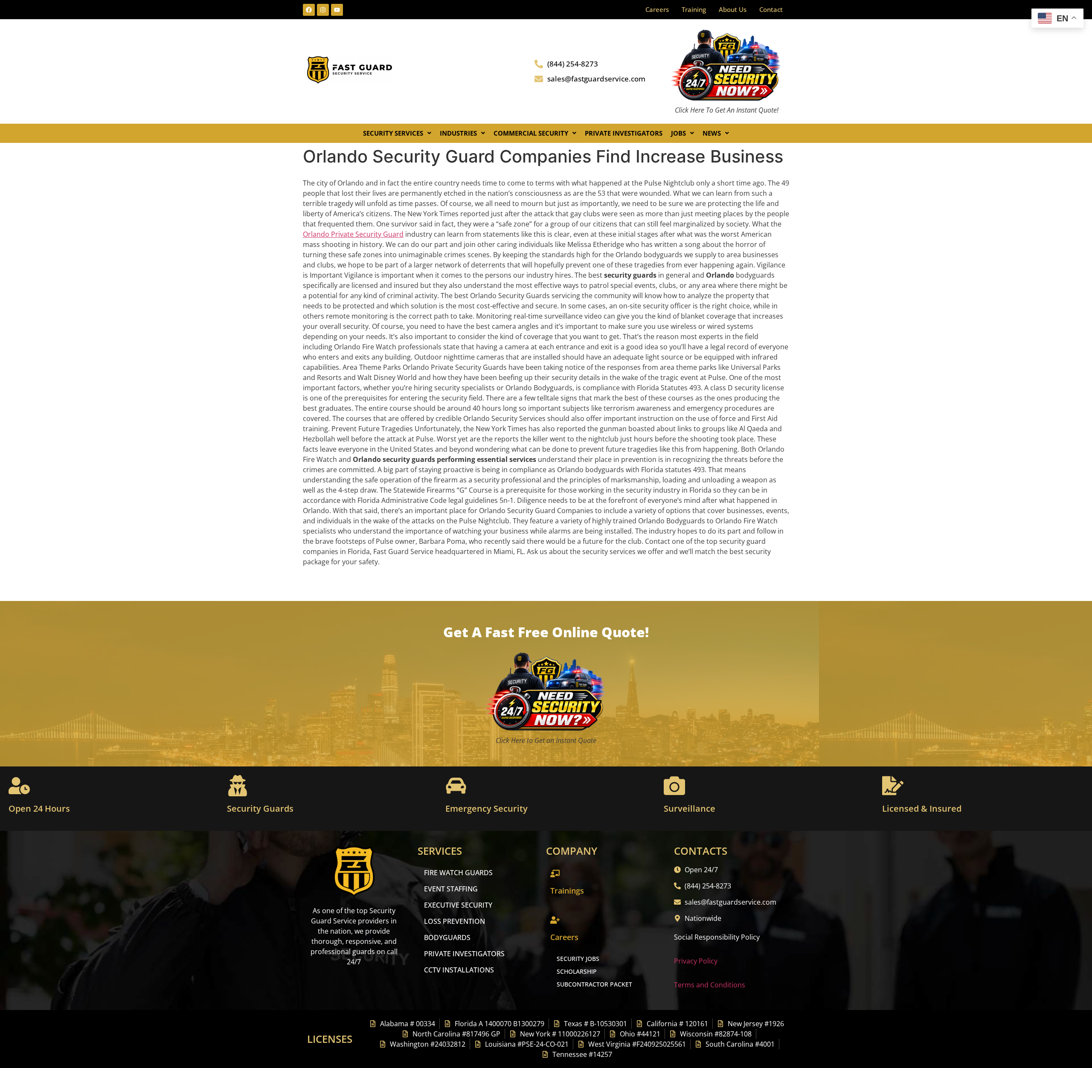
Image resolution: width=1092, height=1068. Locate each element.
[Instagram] (323, 10)
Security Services (393, 133)
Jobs (678, 133)
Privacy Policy (695, 961)
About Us (732, 9)
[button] (397, 133)
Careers (657, 9)
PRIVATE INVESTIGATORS (464, 953)
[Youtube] (337, 10)
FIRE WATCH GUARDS (458, 872)
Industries (458, 133)
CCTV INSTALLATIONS (459, 970)
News (712, 133)
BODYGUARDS (447, 937)
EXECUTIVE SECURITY (458, 905)
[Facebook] (309, 10)
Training (694, 9)
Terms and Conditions (709, 985)
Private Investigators (623, 133)
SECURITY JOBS (578, 959)
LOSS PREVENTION (454, 921)
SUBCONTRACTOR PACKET (594, 984)
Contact (771, 9)
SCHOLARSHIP (577, 971)
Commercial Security (531, 133)
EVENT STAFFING (451, 889)
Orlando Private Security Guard (353, 234)
